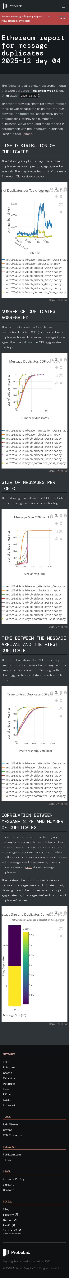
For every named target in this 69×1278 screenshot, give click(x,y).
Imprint (8, 1184)
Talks (7, 1160)
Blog (6, 1209)
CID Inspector (13, 1135)
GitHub (7, 1220)
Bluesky (8, 1214)
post (28, 867)
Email (7, 1225)
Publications (12, 1154)
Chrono (7, 1130)
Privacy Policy (14, 1179)
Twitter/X (10, 1230)
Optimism (9, 1083)
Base (6, 1089)
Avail (7, 1100)
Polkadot (9, 1105)
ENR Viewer (10, 1124)
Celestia (9, 1078)
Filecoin (9, 1094)
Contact (8, 1190)
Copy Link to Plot (58, 300)
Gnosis (7, 1073)
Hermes (26, 134)
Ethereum (9, 1067)
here (62, 18)
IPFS (6, 1062)
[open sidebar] (63, 6)
